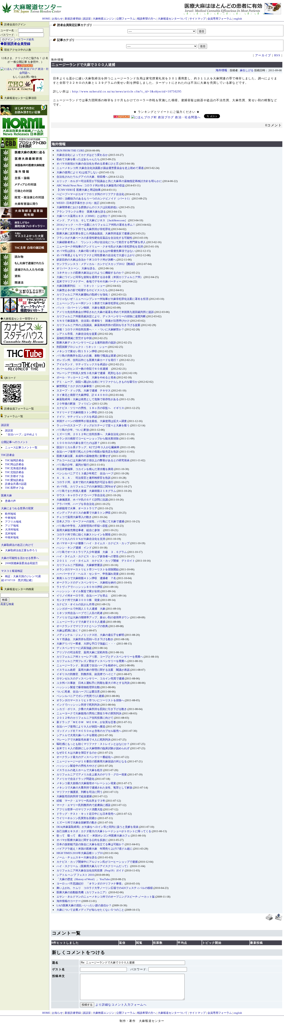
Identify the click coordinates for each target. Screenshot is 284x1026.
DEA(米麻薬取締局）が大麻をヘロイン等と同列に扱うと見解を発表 (97, 826)
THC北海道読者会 (16, 468)
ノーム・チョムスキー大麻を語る (77, 857)
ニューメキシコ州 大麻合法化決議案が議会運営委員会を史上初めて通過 (100, 168)
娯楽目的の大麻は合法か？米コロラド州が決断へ (86, 259)
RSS (277, 55)
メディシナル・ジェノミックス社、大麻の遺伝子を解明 (90, 634)
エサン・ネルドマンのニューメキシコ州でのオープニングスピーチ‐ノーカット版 (106, 896)
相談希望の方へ (146, 18)
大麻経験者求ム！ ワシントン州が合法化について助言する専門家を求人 (101, 242)
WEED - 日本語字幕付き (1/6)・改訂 (78, 202)
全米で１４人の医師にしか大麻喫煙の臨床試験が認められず (93, 748)
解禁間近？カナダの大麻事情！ (75, 386)
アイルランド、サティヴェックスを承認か (82, 364)
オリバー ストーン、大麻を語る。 (77, 268)
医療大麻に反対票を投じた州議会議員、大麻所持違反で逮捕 (93, 233)
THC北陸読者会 (14, 472)
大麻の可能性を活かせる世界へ (20, 558)
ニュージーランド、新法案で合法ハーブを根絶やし (88, 665)
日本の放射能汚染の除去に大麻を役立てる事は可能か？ (90, 844)
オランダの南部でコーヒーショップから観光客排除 (88, 438)
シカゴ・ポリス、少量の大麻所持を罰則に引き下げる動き (92, 709)
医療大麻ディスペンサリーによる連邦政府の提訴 (86, 342)
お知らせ (57, 18)
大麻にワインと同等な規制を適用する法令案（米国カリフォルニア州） (100, 277)
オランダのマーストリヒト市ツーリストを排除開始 (88, 569)
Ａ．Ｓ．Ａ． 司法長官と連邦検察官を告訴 (84, 477)
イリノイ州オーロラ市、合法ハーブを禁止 (84, 595)
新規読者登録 (73, 18)
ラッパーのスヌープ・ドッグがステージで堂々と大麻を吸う (93, 425)
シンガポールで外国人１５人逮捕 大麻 (81, 608)
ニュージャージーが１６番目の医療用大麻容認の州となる (92, 761)
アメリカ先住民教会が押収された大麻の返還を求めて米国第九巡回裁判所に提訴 (105, 312)
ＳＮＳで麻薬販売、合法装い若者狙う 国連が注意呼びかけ (93, 320)
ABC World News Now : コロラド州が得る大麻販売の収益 (91, 185)
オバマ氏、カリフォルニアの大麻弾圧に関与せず (86, 486)
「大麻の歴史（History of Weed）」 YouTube (83, 879)
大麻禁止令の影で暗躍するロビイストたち (82, 290)
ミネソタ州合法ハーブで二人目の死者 (79, 613)
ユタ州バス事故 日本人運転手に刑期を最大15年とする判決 (93, 682)
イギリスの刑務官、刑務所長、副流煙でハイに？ (86, 674)
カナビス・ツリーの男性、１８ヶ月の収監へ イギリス (90, 408)
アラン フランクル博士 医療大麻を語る (81, 211)
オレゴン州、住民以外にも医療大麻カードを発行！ (88, 360)
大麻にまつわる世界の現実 (17, 508)
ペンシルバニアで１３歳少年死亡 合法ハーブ (85, 473)
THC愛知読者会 (14, 480)
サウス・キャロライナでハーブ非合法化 (81, 495)
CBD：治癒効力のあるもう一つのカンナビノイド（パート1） (94, 198)
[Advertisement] (166, 132)
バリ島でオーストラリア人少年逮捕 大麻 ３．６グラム (92, 552)
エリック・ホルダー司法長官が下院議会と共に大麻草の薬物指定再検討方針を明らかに (109, 181)
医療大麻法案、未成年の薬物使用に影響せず (84, 456)
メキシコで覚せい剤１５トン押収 (77, 351)
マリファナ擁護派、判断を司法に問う (79, 791)
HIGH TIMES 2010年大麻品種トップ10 (80, 853)
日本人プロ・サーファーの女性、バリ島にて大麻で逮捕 (90, 521)
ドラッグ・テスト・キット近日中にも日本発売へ (86, 813)
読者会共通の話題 (16, 483)
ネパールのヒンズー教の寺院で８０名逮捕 (84, 368)
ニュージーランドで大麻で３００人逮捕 (81, 621)
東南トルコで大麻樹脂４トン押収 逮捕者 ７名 (86, 578)
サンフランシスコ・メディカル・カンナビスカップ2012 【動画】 (96, 264)
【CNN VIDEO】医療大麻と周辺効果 (79, 189)
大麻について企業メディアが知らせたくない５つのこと (90, 909)
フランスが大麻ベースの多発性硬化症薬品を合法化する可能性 (94, 237)
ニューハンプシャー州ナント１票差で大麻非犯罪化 (88, 303)
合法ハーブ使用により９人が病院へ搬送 (81, 726)
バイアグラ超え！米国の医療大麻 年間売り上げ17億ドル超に (94, 848)
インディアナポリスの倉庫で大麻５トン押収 (84, 512)
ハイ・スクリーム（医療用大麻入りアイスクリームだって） (93, 866)
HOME (46, 18)
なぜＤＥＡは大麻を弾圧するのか (77, 752)
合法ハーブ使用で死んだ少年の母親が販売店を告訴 (88, 451)
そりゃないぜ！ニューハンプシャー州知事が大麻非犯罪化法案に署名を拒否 (102, 298)
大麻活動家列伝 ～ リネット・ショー (81, 285)
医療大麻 (6, 495)
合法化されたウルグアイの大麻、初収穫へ (82, 176)
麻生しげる (246, 70)
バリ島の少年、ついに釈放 (73, 429)
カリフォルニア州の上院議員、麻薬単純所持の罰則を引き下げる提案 (98, 325)
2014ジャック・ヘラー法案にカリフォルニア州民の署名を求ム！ (96, 224)
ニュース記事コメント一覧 (21, 447)
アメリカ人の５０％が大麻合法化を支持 (81, 538)
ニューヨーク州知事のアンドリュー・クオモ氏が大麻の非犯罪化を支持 (100, 246)
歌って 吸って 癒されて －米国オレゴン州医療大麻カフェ (93, 835)
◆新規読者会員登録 (15, 44)
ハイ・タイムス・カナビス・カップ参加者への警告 (88, 556)
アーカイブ (263, 55)
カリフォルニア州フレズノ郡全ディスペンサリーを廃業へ (92, 661)
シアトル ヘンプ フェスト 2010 (75, 874)
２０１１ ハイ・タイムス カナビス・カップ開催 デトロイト (96, 560)
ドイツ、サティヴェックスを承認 (77, 416)
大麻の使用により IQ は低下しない (77, 172)
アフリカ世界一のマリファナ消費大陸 (79, 809)
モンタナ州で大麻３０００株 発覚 (78, 600)
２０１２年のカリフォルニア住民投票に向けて (85, 717)
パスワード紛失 (24, 39)
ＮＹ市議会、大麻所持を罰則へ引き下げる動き (85, 639)
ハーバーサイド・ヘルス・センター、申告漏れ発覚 (88, 573)
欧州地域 (10, 513)
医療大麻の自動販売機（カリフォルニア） (82, 892)
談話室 (87, 18)
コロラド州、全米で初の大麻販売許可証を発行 (85, 482)
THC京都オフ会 (14, 476)
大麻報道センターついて (173, 18)
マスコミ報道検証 (12, 571)
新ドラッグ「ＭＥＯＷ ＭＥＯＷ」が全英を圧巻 (86, 722)
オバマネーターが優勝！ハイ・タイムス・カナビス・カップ (93, 543)
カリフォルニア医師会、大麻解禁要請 (79, 565)
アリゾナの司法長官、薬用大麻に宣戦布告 (82, 652)
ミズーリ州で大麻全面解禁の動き (77, 822)
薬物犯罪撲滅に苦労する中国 (74, 338)
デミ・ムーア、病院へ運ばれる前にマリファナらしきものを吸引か (97, 381)
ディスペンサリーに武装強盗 (74, 648)
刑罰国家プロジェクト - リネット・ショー (82, 346)
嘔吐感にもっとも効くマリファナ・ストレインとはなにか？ (93, 744)
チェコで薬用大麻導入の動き (74, 517)
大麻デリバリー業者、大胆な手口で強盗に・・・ (86, 643)
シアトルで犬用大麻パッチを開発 (77, 735)
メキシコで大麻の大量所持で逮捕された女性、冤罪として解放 (94, 787)
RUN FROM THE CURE (70, 150)
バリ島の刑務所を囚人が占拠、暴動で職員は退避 (86, 355)
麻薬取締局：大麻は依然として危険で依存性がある (88, 399)
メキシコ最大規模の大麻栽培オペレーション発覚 (86, 783)
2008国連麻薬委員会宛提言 (21, 563)
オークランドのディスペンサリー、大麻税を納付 (86, 582)
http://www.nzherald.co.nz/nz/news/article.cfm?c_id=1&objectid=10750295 (127, 91)
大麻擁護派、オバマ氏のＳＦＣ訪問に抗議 (82, 499)
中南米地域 (12, 537)
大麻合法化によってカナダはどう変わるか (82, 154)
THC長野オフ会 (14, 487)
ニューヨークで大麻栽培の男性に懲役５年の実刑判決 (89, 713)
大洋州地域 (12, 529)
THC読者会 (8, 455)
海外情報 (221, 70)
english (238, 18)
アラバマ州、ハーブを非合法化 (75, 504)
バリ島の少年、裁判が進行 (73, 464)
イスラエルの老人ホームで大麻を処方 (79, 770)
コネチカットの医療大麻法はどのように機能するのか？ (90, 272)
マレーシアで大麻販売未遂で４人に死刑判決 (84, 739)
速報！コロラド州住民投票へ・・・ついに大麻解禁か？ (90, 329)
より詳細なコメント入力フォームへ (121, 1004)
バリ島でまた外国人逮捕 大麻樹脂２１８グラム (86, 490)
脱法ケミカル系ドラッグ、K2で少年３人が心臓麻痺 (88, 447)
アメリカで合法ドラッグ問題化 (75, 778)
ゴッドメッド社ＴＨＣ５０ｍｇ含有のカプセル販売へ (89, 730)
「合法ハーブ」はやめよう (21, 434)
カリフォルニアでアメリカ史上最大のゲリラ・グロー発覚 (92, 774)
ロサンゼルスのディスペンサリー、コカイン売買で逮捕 (90, 678)
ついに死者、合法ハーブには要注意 (78, 691)
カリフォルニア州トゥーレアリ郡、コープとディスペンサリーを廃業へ (100, 656)
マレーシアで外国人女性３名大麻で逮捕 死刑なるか (89, 373)
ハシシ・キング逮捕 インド (74, 547)
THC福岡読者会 (14, 460)
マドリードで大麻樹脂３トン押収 (77, 412)
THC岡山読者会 (14, 464)
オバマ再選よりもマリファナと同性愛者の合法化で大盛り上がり (96, 255)
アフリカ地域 (13, 521)
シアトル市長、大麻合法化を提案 (77, 333)
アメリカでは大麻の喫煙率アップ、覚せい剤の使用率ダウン (93, 617)
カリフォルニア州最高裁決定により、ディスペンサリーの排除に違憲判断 (101, 316)
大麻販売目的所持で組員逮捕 (74, 796)
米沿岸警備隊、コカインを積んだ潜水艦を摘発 (85, 469)
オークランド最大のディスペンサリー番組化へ (85, 757)
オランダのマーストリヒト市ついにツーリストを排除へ (90, 700)
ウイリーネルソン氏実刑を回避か (77, 818)
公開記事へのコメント (14, 442)
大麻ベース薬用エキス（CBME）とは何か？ (83, 216)
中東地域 (10, 517)
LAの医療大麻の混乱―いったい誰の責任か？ (84, 905)
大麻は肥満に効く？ (69, 630)
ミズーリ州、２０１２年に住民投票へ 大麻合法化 (88, 434)
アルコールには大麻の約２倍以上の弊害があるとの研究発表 (93, 460)
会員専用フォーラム (219, 18)
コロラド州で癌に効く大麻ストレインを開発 (84, 534)
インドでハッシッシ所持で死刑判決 (78, 704)
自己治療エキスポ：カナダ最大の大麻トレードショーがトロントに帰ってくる (104, 831)
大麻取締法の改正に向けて (17, 545)
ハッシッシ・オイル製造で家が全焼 (78, 591)
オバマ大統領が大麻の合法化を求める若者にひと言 (88, 163)
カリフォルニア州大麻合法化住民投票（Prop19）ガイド (90, 870)
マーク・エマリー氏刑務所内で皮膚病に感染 (84, 805)
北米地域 (10, 533)
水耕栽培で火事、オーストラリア (77, 508)
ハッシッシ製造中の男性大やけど (77, 765)
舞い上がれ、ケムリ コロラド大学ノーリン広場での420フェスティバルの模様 (105, 887)
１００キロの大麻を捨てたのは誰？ (78, 442)
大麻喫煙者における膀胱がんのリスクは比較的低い (88, 207)
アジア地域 (12, 525)
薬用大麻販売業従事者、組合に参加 (79, 530)
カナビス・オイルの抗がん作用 (75, 604)
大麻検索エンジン (103, 18)
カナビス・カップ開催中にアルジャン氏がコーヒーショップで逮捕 (97, 861)
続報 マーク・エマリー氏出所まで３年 (81, 800)
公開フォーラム (125, 18)
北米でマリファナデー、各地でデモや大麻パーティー (89, 281)
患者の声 (10, 500)
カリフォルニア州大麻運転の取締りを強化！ (84, 294)
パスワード (138, 969)
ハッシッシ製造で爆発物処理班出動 (78, 687)
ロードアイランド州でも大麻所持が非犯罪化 (84, 229)
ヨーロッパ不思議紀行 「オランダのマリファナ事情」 (90, 883)
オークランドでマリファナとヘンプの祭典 (82, 626)
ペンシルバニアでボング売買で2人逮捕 (80, 696)
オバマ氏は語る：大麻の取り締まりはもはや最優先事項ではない (96, 250)
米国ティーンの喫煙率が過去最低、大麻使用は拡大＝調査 (92, 421)
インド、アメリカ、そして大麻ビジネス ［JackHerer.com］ (92, 220)
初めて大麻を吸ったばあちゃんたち (78, 159)
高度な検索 (7, 604)
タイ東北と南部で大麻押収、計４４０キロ (82, 394)
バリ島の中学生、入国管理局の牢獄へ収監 (82, 525)
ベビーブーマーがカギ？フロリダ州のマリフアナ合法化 (90, 194)
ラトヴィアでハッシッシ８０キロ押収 (79, 586)
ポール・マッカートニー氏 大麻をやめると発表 (86, 377)
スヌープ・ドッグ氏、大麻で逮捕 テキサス (84, 390)
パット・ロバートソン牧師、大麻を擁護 (81, 307)
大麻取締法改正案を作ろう (21, 550)
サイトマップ (197, 18)
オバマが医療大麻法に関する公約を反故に (82, 839)
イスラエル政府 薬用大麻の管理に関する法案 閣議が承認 (93, 669)
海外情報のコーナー (69, 901)
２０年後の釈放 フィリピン (74, 403)
